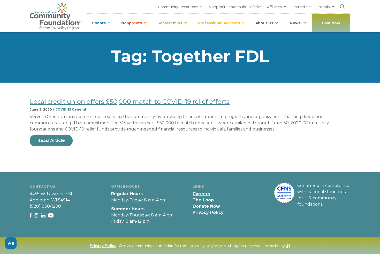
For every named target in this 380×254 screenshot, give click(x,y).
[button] (180, 7)
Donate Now (206, 206)
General (79, 109)
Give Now (331, 23)
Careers (201, 193)
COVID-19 (63, 109)
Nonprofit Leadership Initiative (235, 7)
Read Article (51, 140)
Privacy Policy (208, 212)
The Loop (203, 200)
